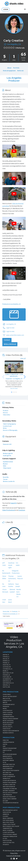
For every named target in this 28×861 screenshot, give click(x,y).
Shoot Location (8, 712)
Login (5, 9)
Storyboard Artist (9, 704)
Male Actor (6, 698)
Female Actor (7, 700)
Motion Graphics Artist (10, 810)
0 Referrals (20, 48)
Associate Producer (9, 796)
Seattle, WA (6, 687)
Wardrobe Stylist (8, 766)
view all (23, 358)
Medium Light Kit (8, 453)
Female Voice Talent (9, 824)
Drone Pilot (6, 778)
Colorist (5, 816)
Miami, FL (5, 671)
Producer (5, 410)
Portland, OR (7, 677)
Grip (4, 746)
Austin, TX (6, 654)
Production (15, 611)
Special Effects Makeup (10, 792)
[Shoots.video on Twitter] (17, 858)
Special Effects (7, 726)
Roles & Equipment (9, 71)
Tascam (5, 479)
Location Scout (7, 426)
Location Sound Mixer (10, 754)
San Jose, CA (6, 685)
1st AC (4, 762)
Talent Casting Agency (9, 424)
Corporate (9, 378)
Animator (6, 814)
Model (5, 708)
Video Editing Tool (8, 842)
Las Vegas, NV (7, 667)
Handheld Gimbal (8, 461)
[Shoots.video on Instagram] (11, 859)
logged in (13, 503)
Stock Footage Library (10, 834)
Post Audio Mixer (8, 820)
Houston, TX (6, 665)
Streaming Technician (10, 788)
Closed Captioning (8, 832)
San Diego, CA (7, 681)
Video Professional (8, 510)
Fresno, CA (6, 662)
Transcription (7, 828)
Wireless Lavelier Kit (9, 481)
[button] (25, 377)
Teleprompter (7, 468)
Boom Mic (6, 477)
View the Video (14, 388)
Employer (22, 510)
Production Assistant (10, 748)
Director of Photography (10, 430)
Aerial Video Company (9, 799)
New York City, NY (8, 673)
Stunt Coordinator (9, 776)
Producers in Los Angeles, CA (11, 304)
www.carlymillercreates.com (15, 335)
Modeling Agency (8, 722)
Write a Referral (10, 344)
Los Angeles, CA (14, 44)
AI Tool (5, 838)
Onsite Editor (7, 750)
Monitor (5, 464)
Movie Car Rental (8, 720)
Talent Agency (7, 724)
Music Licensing (8, 830)
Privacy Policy (14, 853)
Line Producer (7, 794)
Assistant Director (9, 764)
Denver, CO (6, 660)
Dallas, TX (6, 658)
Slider (4, 466)
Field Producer (7, 758)
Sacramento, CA (8, 679)
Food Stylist (7, 728)
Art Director (7, 772)
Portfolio (16, 68)
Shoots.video (6, 611)
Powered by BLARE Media (13, 856)
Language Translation (10, 836)
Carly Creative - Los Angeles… (14, 375)
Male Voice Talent (8, 822)
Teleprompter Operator (10, 802)
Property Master (8, 774)
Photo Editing (7, 840)
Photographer (7, 768)
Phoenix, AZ (6, 675)
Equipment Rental (8, 716)
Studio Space (7, 694)
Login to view (10, 328)
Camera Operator (8, 742)
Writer (5, 428)
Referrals (20, 71)
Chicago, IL (6, 656)
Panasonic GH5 (7, 444)
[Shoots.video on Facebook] (14, 859)
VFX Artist (6, 844)
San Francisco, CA (8, 683)
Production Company (9, 782)
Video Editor (6, 415)
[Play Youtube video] (14, 151)
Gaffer (5, 744)
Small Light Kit (7, 455)
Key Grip (5, 801)
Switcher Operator (9, 786)
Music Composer (8, 818)
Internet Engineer (8, 790)
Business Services (8, 732)
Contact (7, 340)
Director (5, 412)
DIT (4, 752)
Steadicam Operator (9, 780)
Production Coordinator (11, 730)
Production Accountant (10, 718)
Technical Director (9, 784)
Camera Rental (7, 714)
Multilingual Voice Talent (11, 826)
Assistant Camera (8, 760)
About (9, 68)
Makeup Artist (7, 756)
